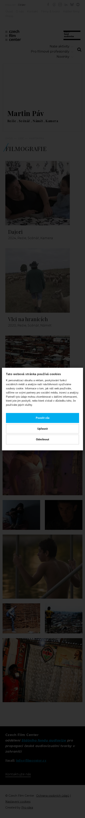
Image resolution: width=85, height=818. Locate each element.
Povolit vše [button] (42, 417)
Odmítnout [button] (42, 439)
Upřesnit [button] (42, 428)
